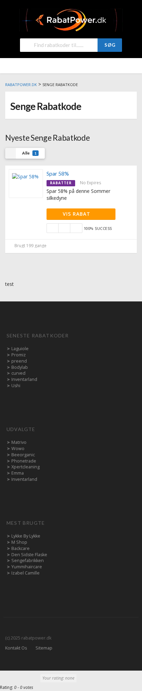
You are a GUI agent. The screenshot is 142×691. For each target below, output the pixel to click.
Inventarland (24, 379)
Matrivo (19, 442)
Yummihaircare (26, 567)
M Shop (19, 542)
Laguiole (20, 349)
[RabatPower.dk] (71, 19)
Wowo (17, 448)
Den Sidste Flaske (29, 555)
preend (19, 361)
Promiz (18, 355)
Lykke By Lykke (25, 536)
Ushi (15, 386)
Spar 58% (58, 173)
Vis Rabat (77, 214)
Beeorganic (23, 455)
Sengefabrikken (27, 560)
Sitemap (44, 648)
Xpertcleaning (25, 467)
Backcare (20, 548)
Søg (109, 45)
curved (18, 373)
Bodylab (19, 367)
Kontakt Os (16, 648)
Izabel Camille (25, 573)
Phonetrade (23, 461)
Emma (17, 473)
